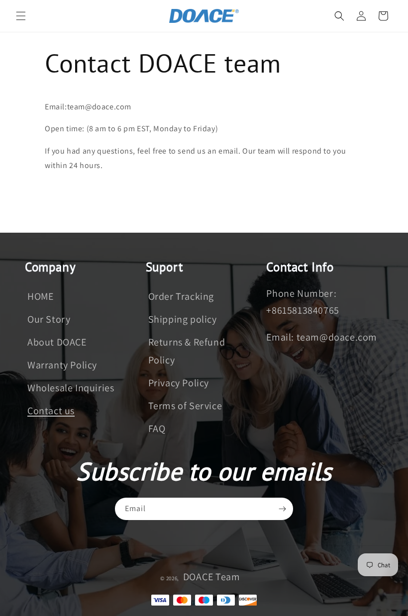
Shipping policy (182, 319)
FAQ (157, 428)
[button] (21, 16)
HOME (40, 296)
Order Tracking (181, 296)
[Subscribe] (282, 509)
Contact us (51, 410)
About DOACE (57, 342)
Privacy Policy (178, 382)
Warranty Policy (62, 364)
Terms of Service (185, 405)
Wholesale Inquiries (70, 387)
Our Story (48, 319)
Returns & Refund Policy (186, 351)
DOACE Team (211, 576)
